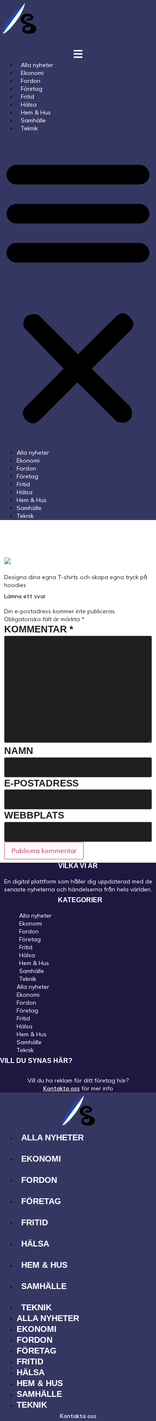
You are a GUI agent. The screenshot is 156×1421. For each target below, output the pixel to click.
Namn (18, 750)
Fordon (26, 468)
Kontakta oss (61, 1088)
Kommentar (38, 629)
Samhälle (29, 508)
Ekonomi (28, 460)
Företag (27, 476)
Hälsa (24, 492)
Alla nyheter (33, 452)
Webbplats (34, 815)
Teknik (29, 128)
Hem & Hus (32, 500)
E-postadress (41, 783)
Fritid (23, 484)
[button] (78, 290)
